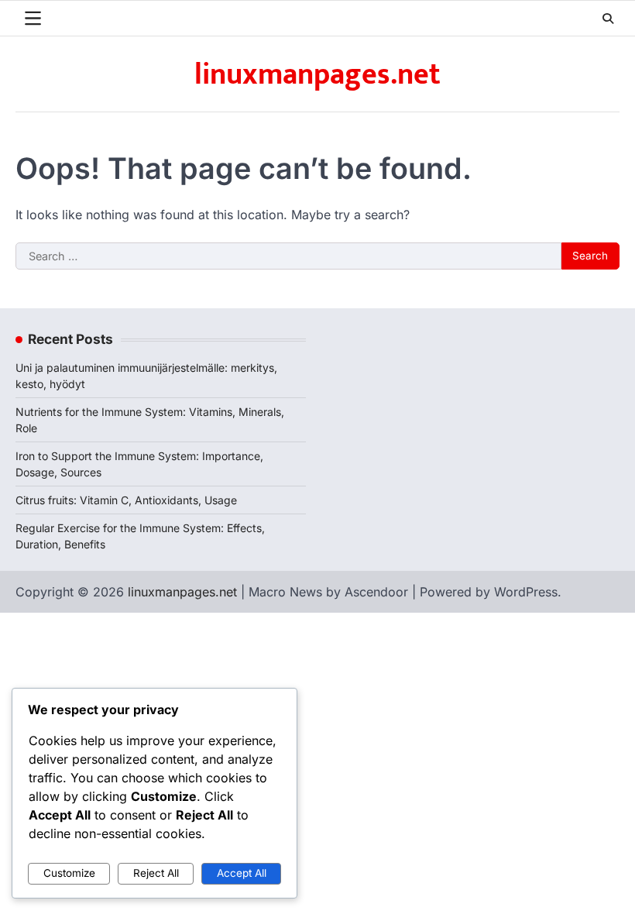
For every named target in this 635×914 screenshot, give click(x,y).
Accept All (241, 873)
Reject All (156, 873)
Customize (69, 873)
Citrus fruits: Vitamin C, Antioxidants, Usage (126, 500)
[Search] (608, 18)
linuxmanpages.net (317, 74)
